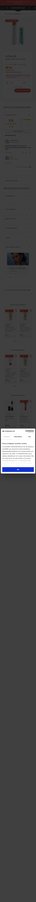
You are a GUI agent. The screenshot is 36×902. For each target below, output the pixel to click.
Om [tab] (29, 436)
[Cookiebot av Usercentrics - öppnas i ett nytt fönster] (25, 431)
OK (18, 469)
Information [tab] (18, 436)
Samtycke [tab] (6, 436)
